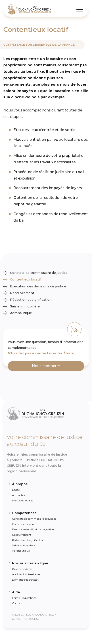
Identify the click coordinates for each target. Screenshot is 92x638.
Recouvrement (22, 293)
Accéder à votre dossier (26, 574)
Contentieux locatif (25, 279)
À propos (19, 484)
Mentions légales (22, 500)
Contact (17, 603)
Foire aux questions (24, 598)
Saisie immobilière (25, 306)
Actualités (18, 495)
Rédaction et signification (31, 300)
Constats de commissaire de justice (38, 273)
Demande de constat (25, 579)
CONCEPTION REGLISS (25, 618)
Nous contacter (46, 366)
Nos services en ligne (30, 563)
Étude (16, 489)
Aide (16, 592)
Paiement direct (22, 569)
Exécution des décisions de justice (38, 286)
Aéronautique (21, 313)
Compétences (24, 513)
